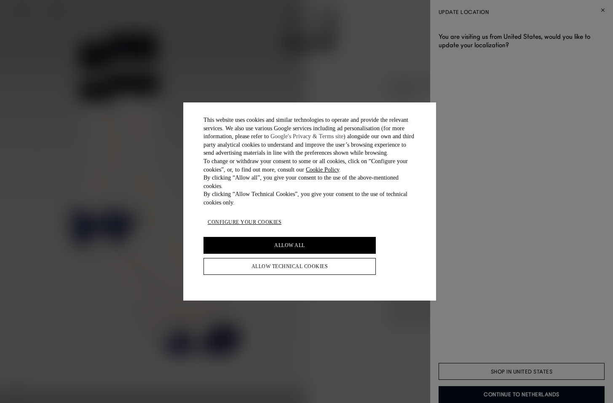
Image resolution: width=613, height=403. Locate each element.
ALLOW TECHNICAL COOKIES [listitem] (290, 266)
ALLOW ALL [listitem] (289, 245)
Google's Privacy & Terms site (306, 136)
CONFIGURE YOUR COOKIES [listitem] (244, 222)
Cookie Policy (322, 170)
